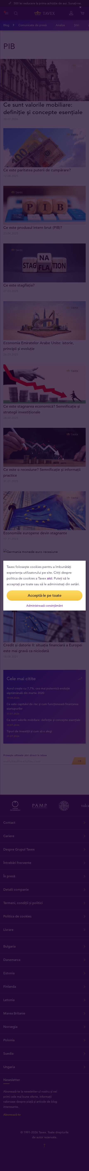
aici (49, 578)
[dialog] (44, 586)
